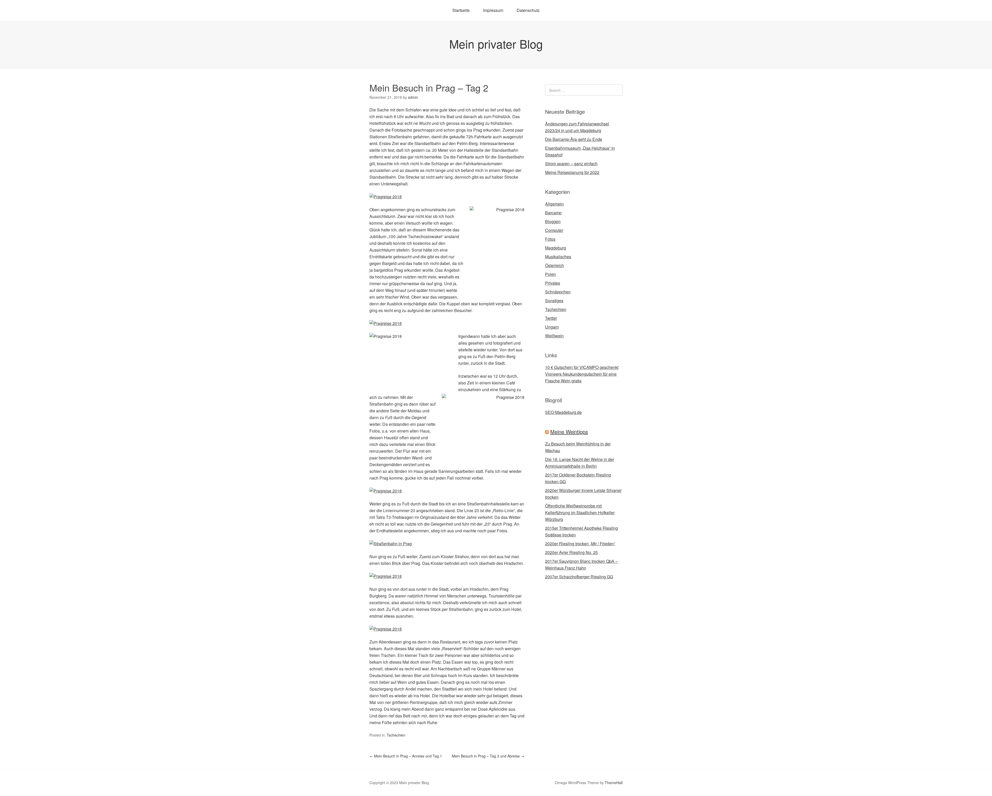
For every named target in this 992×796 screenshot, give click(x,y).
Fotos (550, 239)
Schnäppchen (558, 292)
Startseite (461, 10)
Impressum (493, 10)
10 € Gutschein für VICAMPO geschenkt (581, 367)
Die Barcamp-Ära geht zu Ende (573, 139)
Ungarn (552, 327)
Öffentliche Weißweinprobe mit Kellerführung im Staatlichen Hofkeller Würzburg (580, 512)
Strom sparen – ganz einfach (571, 163)
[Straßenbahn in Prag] (390, 544)
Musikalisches (558, 257)
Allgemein (554, 204)
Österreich (554, 265)
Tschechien (396, 735)
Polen (550, 274)
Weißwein (554, 336)
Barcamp (553, 213)
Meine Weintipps (569, 431)
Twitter (551, 318)
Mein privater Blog (496, 43)
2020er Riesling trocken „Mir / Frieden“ (580, 544)
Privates (552, 283)
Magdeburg (555, 248)
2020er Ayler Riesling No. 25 (571, 552)
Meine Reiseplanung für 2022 (572, 172)
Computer (554, 230)
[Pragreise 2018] (385, 197)
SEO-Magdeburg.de (563, 412)
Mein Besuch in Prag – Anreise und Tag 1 (405, 756)
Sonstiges (554, 301)
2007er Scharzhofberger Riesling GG (579, 577)
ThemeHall (614, 782)
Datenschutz (528, 10)
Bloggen (553, 221)
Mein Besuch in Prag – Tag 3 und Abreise (488, 756)
